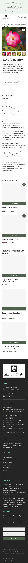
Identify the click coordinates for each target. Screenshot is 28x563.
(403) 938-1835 (9, 394)
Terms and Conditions (9, 460)
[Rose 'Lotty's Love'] (14, 194)
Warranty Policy (7, 462)
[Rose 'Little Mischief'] (14, 226)
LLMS (4, 473)
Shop (7, 24)
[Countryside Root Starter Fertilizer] (14, 299)
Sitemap (5, 470)
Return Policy (6, 465)
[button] (25, 17)
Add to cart (14, 275)
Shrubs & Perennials (16, 24)
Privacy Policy (7, 468)
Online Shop (6, 407)
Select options (14, 203)
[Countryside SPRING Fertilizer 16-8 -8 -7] (14, 333)
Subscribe (14, 539)
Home (3, 24)
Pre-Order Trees (7, 457)
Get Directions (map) (11, 392)
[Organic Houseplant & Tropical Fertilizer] (14, 266)
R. (14, 553)
